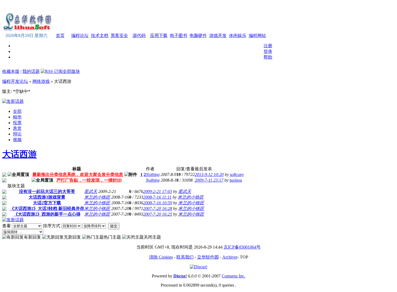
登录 (268, 51)
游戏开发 (218, 35)
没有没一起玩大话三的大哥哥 (47, 191)
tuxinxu (236, 180)
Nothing (153, 174)
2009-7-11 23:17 (209, 180)
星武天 (90, 191)
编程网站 (257, 35)
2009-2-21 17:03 (157, 191)
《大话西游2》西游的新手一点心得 (47, 214)
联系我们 (185, 257)
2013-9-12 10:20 (209, 174)
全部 (17, 111)
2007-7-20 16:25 (157, 214)
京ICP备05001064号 (242, 247)
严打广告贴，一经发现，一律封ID (89, 180)
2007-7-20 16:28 (157, 208)
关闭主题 (152, 237)
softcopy (237, 174)
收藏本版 (10, 71)
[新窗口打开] (4, 175)
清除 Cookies (161, 257)
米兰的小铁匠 (97, 197)
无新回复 (72, 237)
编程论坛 (80, 35)
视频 (17, 139)
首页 (60, 35)
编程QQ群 (260, 6)
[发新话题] (13, 101)
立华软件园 (208, 257)
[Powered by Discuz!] (198, 266)
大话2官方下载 (47, 203)
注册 (268, 45)
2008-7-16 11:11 (157, 197)
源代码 (139, 35)
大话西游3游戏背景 (47, 197)
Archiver (229, 257)
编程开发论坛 (15, 81)
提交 (113, 226)
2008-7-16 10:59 (157, 203)
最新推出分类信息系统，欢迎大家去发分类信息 (77, 174)
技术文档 (99, 35)
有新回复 (32, 237)
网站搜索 (241, 6)
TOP (244, 257)
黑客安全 (119, 35)
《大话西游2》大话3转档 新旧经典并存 (47, 208)
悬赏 (17, 128)
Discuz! (180, 276)
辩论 (17, 134)
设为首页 (222, 6)
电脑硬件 (198, 35)
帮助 (268, 57)
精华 (17, 117)
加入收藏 (204, 6)
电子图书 (178, 35)
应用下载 (158, 35)
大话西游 (19, 154)
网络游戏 (41, 81)
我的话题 (31, 71)
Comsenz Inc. (233, 276)
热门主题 (112, 237)
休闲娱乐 (237, 35)
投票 (17, 122)
